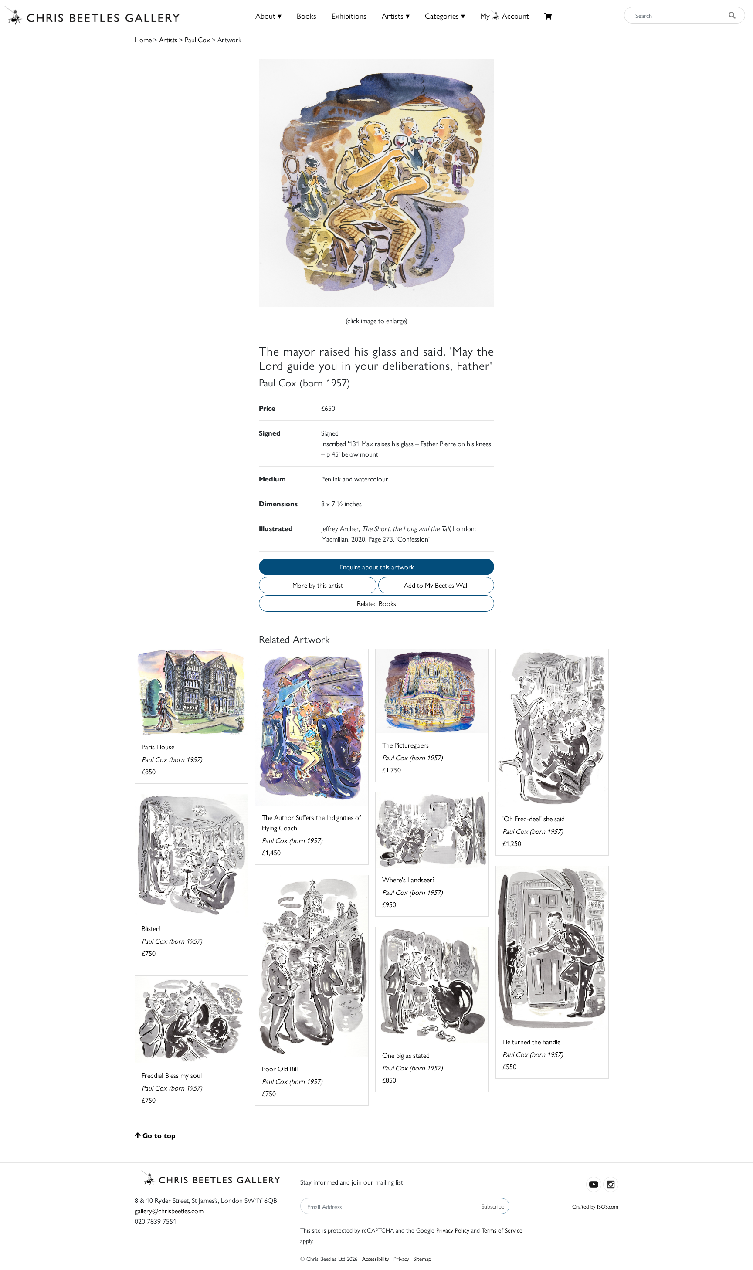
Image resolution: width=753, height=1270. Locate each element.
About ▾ (268, 15)
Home (143, 39)
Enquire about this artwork (376, 567)
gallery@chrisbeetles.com (169, 1211)
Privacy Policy (452, 1230)
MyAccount (504, 15)
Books (306, 15)
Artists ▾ (396, 15)
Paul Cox (197, 39)
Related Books (376, 603)
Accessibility (375, 1258)
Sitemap (422, 1258)
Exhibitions (349, 15)
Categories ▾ (445, 15)
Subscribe (493, 1206)
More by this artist (317, 585)
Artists (168, 39)
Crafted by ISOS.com (595, 1206)
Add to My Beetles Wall (436, 585)
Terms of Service (502, 1230)
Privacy (401, 1258)
